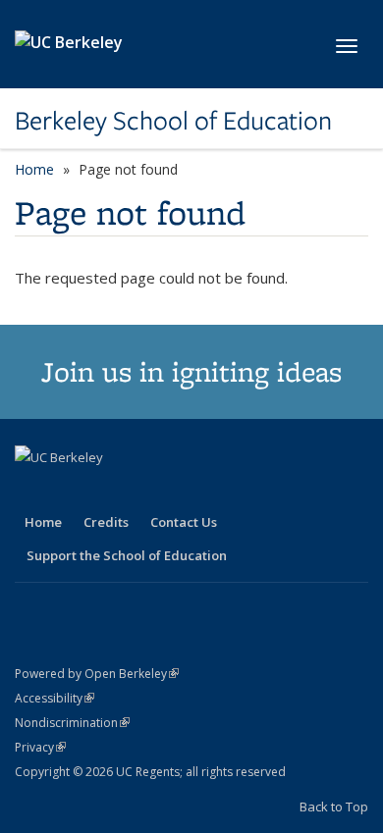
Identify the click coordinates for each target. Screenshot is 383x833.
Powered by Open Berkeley (97, 673)
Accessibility (54, 698)
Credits (106, 522)
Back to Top (334, 806)
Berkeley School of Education (173, 120)
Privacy (40, 747)
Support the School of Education (127, 555)
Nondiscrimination (72, 722)
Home (34, 169)
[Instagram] (147, 490)
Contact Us (183, 522)
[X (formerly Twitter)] (32, 490)
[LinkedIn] (71, 490)
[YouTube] (109, 490)
